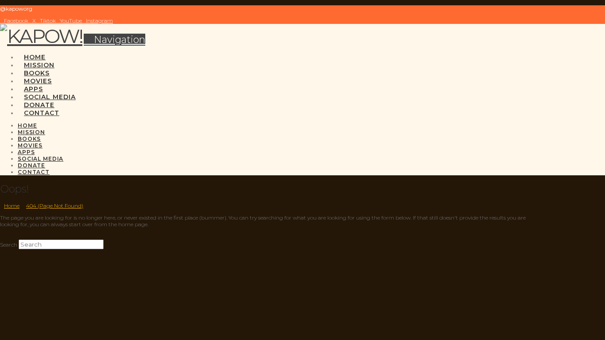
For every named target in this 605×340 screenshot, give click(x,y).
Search (8, 244)
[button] (114, 40)
